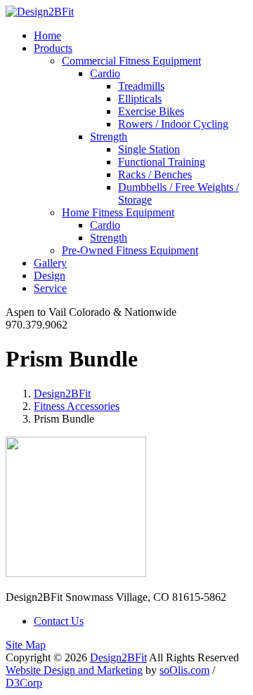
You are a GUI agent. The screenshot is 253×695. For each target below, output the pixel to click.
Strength (108, 137)
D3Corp (24, 683)
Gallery (50, 263)
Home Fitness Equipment (118, 212)
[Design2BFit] (40, 12)
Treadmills (141, 86)
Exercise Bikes (151, 111)
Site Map (26, 645)
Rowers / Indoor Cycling (173, 124)
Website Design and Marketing (74, 670)
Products (53, 48)
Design (49, 276)
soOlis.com (184, 670)
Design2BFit (62, 393)
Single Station (149, 149)
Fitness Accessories (76, 406)
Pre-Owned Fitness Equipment (130, 250)
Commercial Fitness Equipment (131, 61)
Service (50, 288)
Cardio (105, 73)
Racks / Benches (155, 174)
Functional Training (161, 162)
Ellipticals (140, 99)
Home (47, 35)
